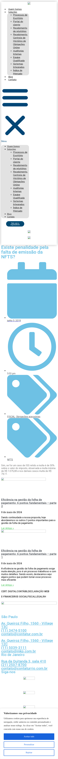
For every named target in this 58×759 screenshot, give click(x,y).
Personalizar (29, 744)
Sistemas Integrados (18, 65)
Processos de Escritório (20, 16)
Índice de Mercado (17, 72)
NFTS (10, 459)
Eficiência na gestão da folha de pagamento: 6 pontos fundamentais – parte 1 (29, 554)
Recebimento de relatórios (20, 29)
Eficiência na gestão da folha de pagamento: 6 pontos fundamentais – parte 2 (29, 503)
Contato (12, 79)
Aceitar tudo (29, 736)
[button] (15, 113)
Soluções (12, 12)
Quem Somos (15, 9)
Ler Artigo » (7, 528)
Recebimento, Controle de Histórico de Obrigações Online (20, 41)
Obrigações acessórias (28, 416)
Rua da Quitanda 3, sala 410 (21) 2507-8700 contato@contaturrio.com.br (24, 664)
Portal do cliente (18, 23)
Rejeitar (29, 752)
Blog (10, 76)
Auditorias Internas (18, 52)
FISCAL (11, 416)
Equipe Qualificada (19, 59)
